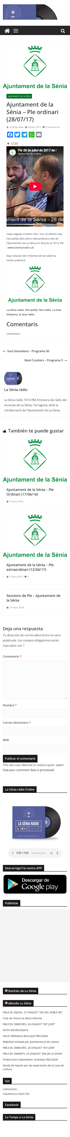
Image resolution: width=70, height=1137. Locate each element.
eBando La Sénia (19, 1003)
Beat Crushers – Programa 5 (44, 360)
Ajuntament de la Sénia (19, 96)
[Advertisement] (35, 945)
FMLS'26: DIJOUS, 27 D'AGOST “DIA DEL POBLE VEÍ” (33, 1012)
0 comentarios (52, 127)
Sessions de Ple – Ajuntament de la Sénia (33, 598)
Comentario (12, 656)
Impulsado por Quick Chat (16, 1093)
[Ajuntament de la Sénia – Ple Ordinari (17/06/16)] (35, 442)
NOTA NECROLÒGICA (15, 1030)
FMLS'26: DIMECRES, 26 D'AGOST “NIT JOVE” (29, 1024)
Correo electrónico (17, 723)
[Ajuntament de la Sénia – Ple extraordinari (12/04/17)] (35, 517)
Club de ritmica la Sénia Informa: (23, 1018)
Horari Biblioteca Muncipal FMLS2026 (25, 1036)
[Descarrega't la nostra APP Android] (35, 876)
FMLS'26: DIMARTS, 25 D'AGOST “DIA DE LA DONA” (33, 1053)
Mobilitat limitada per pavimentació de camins (31, 1042)
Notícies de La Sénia (22, 991)
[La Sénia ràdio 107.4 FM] (7, 30)
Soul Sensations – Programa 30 (28, 351)
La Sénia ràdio (16, 127)
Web (6, 740)
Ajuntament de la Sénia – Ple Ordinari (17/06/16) (30, 492)
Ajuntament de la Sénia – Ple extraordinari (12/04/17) (30, 567)
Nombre (10, 705)
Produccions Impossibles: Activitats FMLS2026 (30, 1059)
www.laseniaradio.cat (21, 247)
